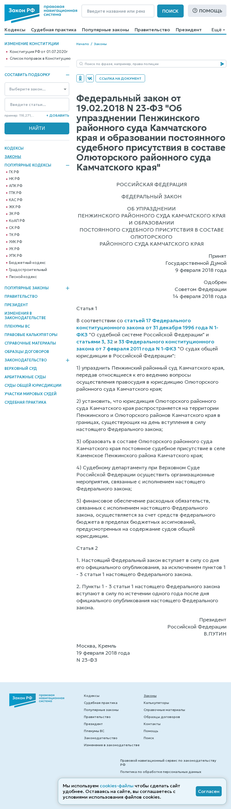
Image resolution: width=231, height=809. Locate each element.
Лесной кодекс (23, 277)
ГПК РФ (15, 193)
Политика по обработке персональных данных (160, 772)
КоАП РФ (17, 221)
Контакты (152, 724)
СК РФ (14, 228)
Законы (13, 156)
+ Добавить (57, 115)
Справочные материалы (30, 343)
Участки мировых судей (31, 394)
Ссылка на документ (120, 78)
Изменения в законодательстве (25, 315)
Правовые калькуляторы (31, 334)
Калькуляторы (156, 703)
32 (110, 341)
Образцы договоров (27, 351)
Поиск (170, 11)
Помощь (210, 11)
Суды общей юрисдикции (33, 385)
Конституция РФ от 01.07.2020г (38, 52)
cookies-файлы (117, 785)
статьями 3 (90, 341)
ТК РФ (14, 235)
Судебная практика (53, 29)
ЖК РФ (15, 207)
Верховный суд (21, 368)
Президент (189, 29)
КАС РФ (15, 200)
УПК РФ (15, 256)
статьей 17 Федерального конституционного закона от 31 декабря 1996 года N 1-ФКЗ (147, 327)
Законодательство (26, 360)
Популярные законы (105, 29)
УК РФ (14, 249)
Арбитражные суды (25, 377)
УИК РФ (15, 242)
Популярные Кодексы (28, 165)
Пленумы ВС (17, 326)
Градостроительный (28, 270)
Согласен (208, 791)
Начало (82, 44)
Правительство (152, 29)
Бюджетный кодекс (27, 263)
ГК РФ (14, 172)
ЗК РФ (14, 214)
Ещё (216, 29)
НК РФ (14, 179)
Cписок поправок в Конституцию (40, 58)
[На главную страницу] (41, 14)
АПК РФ (15, 186)
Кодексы (15, 29)
